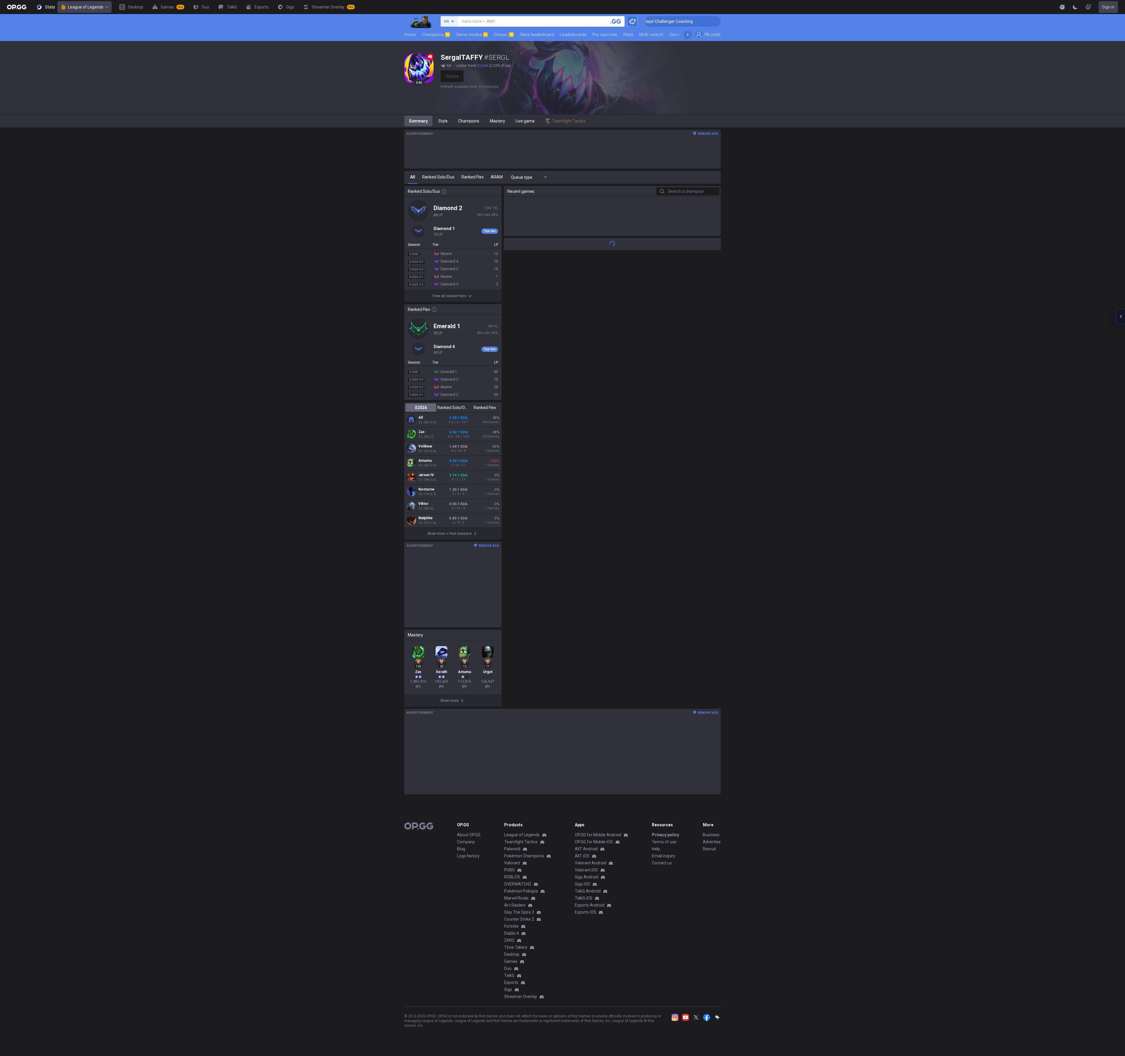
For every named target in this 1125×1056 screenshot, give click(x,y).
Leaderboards (573, 34)
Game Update (682, 34)
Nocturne (426, 489)
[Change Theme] (1075, 7)
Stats (628, 34)
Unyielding (643, 313)
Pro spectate (604, 34)
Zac (421, 432)
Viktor (423, 504)
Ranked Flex (485, 407)
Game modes (471, 34)
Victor (639, 587)
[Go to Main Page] (16, 7)
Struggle (620, 416)
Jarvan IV (426, 475)
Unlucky (639, 553)
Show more (612, 979)
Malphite (425, 518)
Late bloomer (622, 690)
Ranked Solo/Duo (452, 407)
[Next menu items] (687, 34)
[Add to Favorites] (516, 57)
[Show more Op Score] (714, 243)
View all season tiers (449, 296)
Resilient (619, 450)
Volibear (425, 446)
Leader (619, 519)
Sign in (1108, 7)
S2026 (421, 407)
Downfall (619, 347)
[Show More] (1062, 7)
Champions (435, 34)
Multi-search (651, 34)
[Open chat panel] (1120, 316)
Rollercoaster (645, 964)
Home (410, 34)
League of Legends (85, 7)
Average (618, 759)
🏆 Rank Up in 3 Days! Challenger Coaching (703, 21)
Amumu (425, 461)
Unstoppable (624, 381)
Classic (503, 34)
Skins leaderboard (537, 34)
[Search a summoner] (616, 21)
